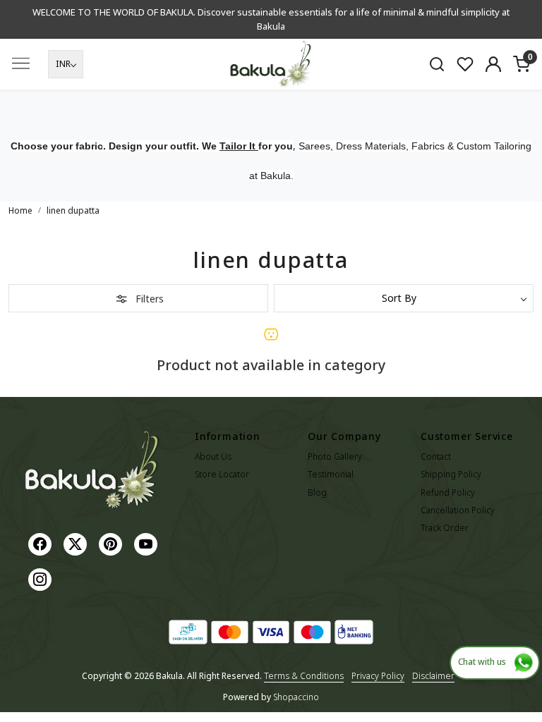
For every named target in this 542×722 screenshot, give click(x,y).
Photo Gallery (335, 457)
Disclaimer (433, 676)
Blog (317, 492)
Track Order (445, 528)
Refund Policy (448, 492)
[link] (437, 64)
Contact (436, 457)
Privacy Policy (377, 676)
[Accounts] (493, 64)
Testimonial (331, 474)
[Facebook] (41, 543)
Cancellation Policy (458, 510)
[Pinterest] (112, 543)
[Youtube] (147, 543)
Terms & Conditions (304, 676)
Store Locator (222, 474)
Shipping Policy (451, 474)
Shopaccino (296, 697)
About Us (213, 457)
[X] (77, 543)
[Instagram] (41, 578)
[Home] (271, 64)
